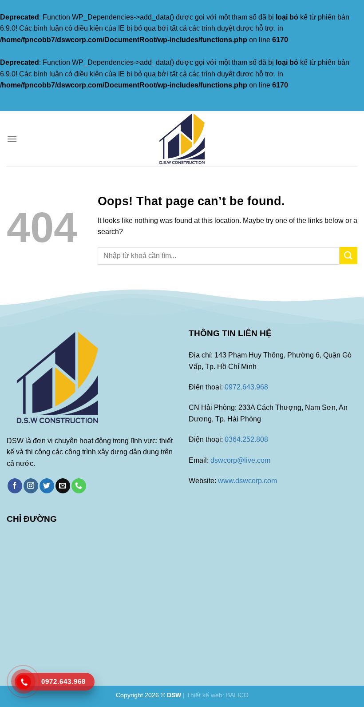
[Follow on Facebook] (15, 485)
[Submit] (348, 255)
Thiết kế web (204, 695)
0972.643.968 (246, 387)
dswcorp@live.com (240, 460)
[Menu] (12, 139)
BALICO (237, 695)
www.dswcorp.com (247, 481)
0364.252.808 (246, 439)
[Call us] (78, 485)
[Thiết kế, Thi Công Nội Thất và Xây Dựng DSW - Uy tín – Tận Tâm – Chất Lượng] (182, 139)
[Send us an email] (62, 485)
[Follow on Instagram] (31, 485)
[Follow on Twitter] (47, 485)
